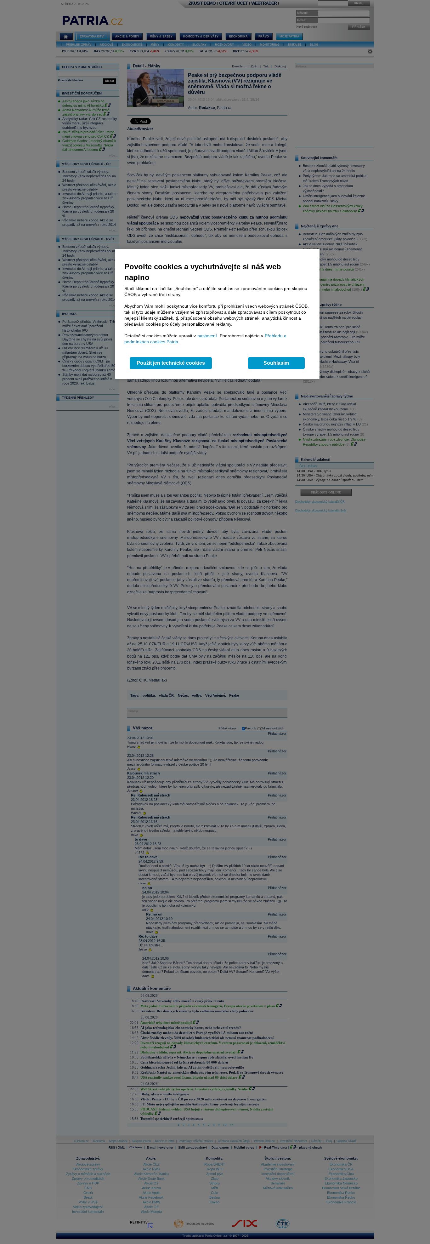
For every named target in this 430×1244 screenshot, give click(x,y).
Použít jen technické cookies (171, 363)
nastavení (207, 335)
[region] (217, 314)
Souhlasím (276, 363)
